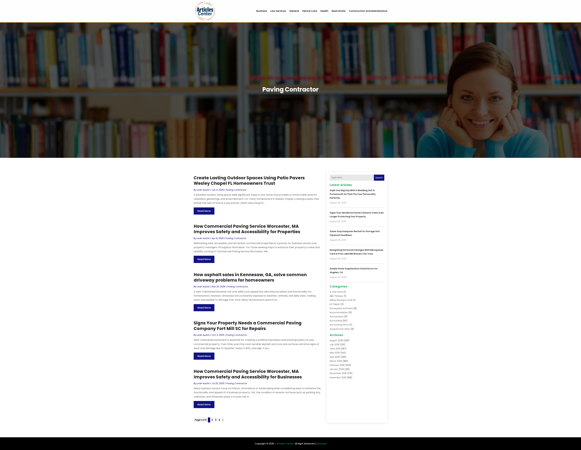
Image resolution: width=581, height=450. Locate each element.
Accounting (336, 320)
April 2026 (335, 356)
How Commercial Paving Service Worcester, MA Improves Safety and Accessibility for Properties (247, 229)
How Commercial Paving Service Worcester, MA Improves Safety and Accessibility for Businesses (248, 374)
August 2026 (336, 340)
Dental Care (309, 11)
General (294, 11)
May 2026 (335, 352)
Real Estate (338, 11)
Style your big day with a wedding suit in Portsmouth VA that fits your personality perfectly (353, 194)
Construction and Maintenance (368, 11)
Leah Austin (203, 189)
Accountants (336, 316)
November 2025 (338, 377)
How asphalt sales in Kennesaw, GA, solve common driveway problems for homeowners (250, 277)
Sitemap (321, 443)
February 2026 (337, 365)
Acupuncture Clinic (340, 328)
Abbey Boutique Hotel (341, 300)
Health (324, 11)
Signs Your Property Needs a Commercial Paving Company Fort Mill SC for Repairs (248, 325)
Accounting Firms (339, 324)
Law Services (278, 11)
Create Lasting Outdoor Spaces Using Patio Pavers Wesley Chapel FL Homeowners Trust (249, 180)
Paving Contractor (236, 189)
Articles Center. (285, 443)
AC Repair (335, 304)
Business (261, 11)
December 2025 (338, 373)
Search (379, 177)
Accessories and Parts (341, 308)
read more (204, 211)
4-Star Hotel (336, 291)
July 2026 (335, 344)
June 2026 (335, 348)
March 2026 (336, 361)
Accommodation (339, 312)
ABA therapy (336, 295)
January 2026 (337, 369)
